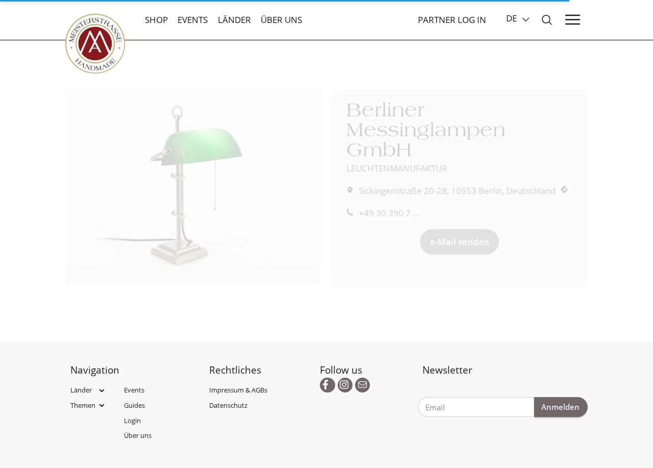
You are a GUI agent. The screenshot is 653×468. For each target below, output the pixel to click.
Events (193, 20)
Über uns (281, 20)
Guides (134, 405)
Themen (82, 405)
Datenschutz (228, 405)
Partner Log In (452, 20)
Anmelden (560, 407)
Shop (156, 20)
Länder (234, 20)
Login (132, 420)
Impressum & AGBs (238, 390)
